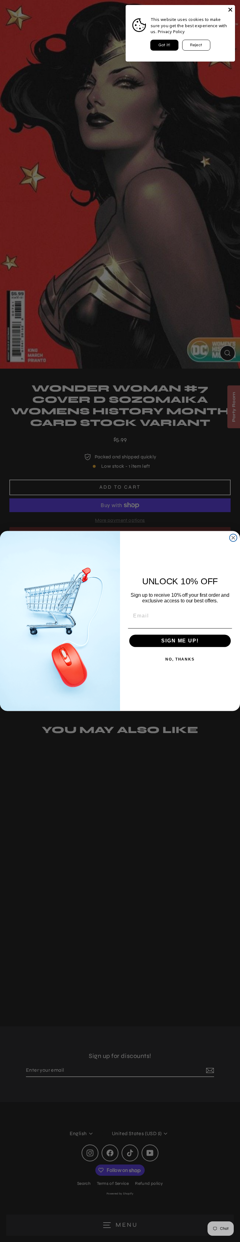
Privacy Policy (171, 31)
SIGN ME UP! (179, 640)
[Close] (230, 10)
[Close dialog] (233, 537)
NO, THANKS (180, 659)
